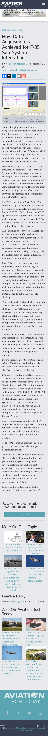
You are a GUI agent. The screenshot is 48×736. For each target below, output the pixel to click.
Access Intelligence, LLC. (14, 726)
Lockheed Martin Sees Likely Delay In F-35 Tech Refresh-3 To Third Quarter (35, 574)
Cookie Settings (9, 728)
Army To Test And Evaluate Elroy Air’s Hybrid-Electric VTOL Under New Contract (11, 667)
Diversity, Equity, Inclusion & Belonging (30, 728)
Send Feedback (9, 70)
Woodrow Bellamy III (17, 63)
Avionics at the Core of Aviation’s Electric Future (13, 547)
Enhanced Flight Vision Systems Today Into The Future (35, 549)
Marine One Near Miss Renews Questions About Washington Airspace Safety (23, 12)
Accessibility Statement (24, 730)
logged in (20, 601)
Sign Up (24, 514)
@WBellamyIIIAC (29, 70)
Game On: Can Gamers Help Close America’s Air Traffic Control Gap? (36, 638)
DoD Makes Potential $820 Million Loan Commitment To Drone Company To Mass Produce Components (36, 670)
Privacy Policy (43, 726)
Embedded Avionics (12, 29)
